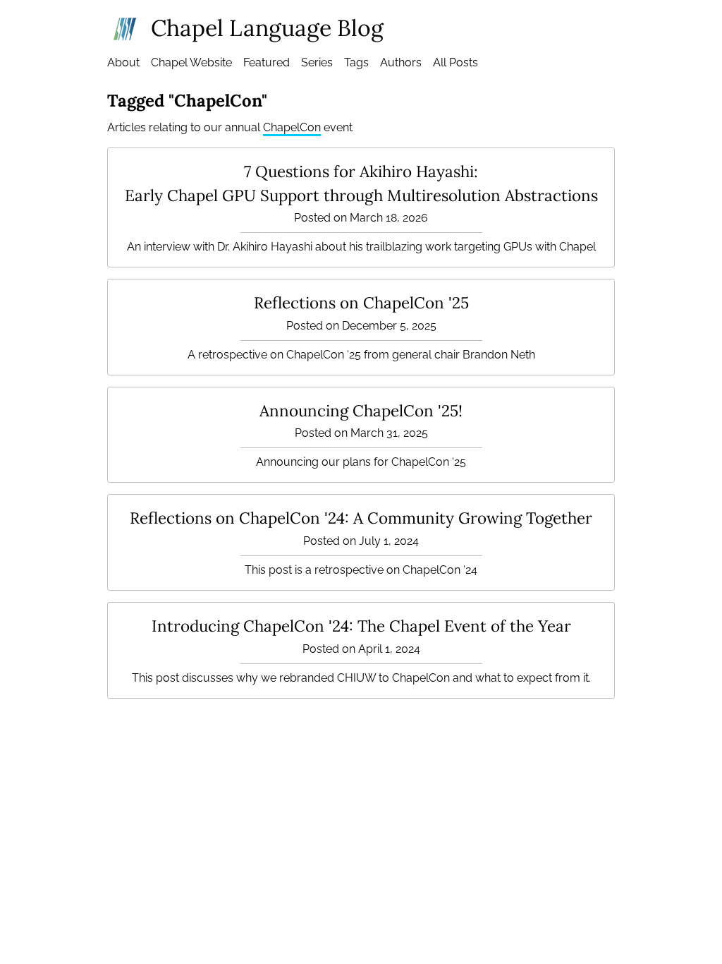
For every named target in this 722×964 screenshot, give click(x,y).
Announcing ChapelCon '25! (361, 410)
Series (317, 62)
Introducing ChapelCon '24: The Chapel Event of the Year (361, 625)
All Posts (455, 62)
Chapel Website (191, 62)
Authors (401, 62)
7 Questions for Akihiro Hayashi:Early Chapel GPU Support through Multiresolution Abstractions (361, 183)
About (123, 62)
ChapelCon (292, 127)
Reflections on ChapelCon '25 (361, 302)
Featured (266, 62)
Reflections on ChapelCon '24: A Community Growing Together (361, 517)
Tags (356, 62)
